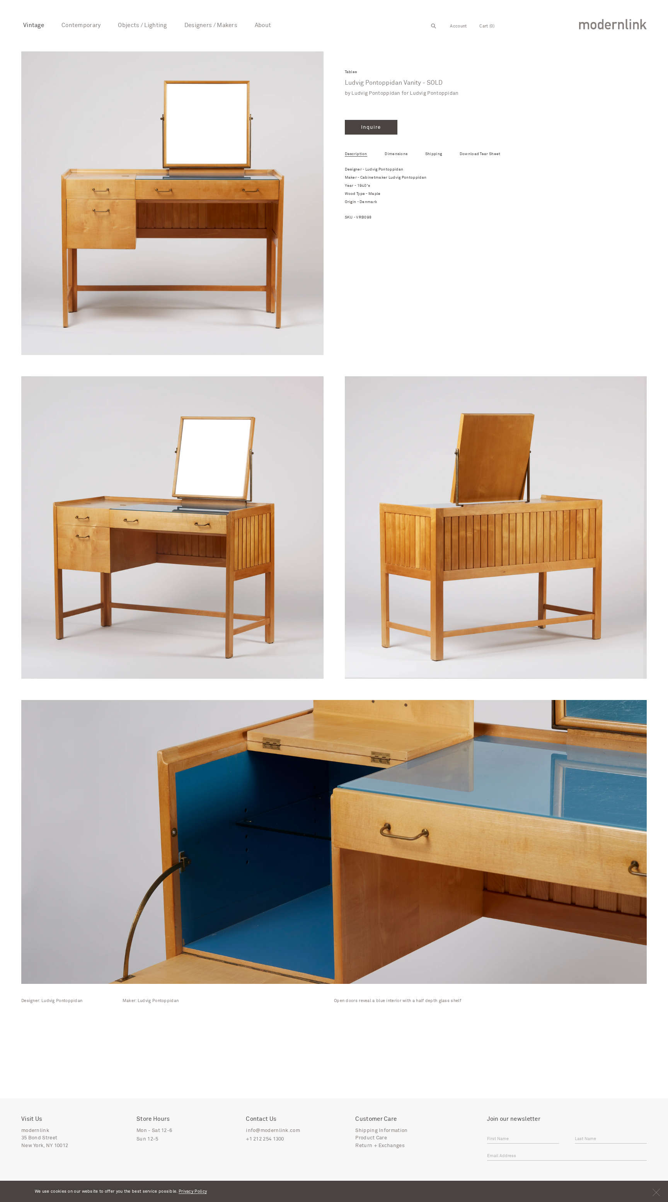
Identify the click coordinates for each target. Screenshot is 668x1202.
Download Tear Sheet (480, 154)
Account (458, 26)
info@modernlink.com (273, 1130)
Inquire (371, 127)
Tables (351, 72)
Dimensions (396, 154)
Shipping (433, 154)
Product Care (371, 1138)
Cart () (486, 26)
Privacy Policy (193, 1191)
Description (356, 154)
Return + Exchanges (379, 1145)
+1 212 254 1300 (265, 1139)
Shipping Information (381, 1130)
